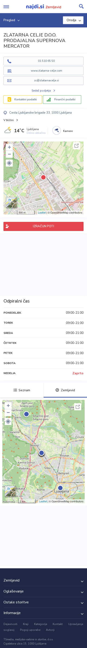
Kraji (26, 624)
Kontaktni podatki (25, 99)
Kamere (68, 131)
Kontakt (58, 624)
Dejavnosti (10, 624)
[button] (9, 163)
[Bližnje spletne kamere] (56, 130)
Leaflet (42, 212)
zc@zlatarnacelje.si (46, 80)
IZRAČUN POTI (43, 226)
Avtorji (50, 630)
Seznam (24, 390)
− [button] (9, 154)
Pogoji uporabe (30, 630)
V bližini (8, 120)
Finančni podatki (64, 99)
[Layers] (11, 202)
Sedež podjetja (41, 90)
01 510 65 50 (46, 61)
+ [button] (9, 147)
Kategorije (40, 624)
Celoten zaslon (76, 145)
